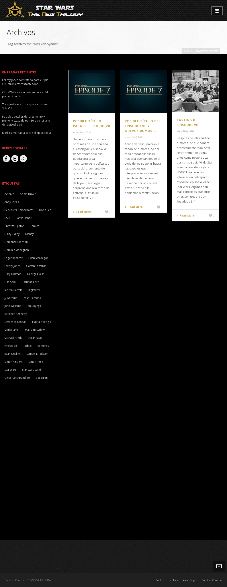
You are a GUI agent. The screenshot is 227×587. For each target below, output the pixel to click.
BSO (7, 218)
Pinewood (10, 346)
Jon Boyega (34, 306)
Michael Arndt (13, 338)
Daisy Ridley (12, 234)
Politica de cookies (167, 580)
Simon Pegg (35, 362)
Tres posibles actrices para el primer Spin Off (25, 106)
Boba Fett (45, 210)
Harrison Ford (30, 282)
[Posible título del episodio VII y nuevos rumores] (143, 91)
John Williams (12, 306)
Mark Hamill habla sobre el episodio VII (26, 133)
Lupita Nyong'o (41, 322)
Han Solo (10, 282)
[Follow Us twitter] (14, 158)
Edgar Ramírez (13, 258)
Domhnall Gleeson (16, 242)
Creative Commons (213, 580)
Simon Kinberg (13, 362)
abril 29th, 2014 (185, 131)
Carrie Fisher (23, 218)
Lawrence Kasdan (15, 322)
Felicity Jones (12, 266)
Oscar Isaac (34, 338)
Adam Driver (28, 194)
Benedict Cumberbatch (18, 210)
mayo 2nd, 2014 (134, 137)
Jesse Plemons (32, 298)
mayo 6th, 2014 (81, 132)
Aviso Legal (189, 580)
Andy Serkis (11, 202)
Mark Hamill (11, 330)
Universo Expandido (17, 378)
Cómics (34, 226)
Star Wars (10, 370)
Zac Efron (42, 378)
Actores (9, 194)
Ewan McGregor (38, 258)
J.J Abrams (10, 298)
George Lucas (35, 274)
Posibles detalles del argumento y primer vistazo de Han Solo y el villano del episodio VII (26, 120)
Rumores (43, 346)
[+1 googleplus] (23, 158)
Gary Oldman (12, 274)
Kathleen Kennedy (15, 314)
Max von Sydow (35, 330)
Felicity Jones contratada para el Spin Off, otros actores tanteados (25, 82)
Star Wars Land (31, 370)
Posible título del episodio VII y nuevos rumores (143, 126)
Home (188, 51)
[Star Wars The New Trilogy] (45, 10)
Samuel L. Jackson (37, 354)
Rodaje (27, 346)
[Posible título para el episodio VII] (91, 91)
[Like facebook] (6, 158)
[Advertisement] (35, 456)
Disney (29, 234)
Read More (83, 212)
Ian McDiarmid (13, 290)
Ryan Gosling (12, 354)
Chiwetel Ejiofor (14, 226)
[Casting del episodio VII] (195, 91)
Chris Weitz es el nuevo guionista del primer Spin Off (25, 94)
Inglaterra (34, 290)
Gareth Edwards (36, 266)
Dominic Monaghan (16, 250)
